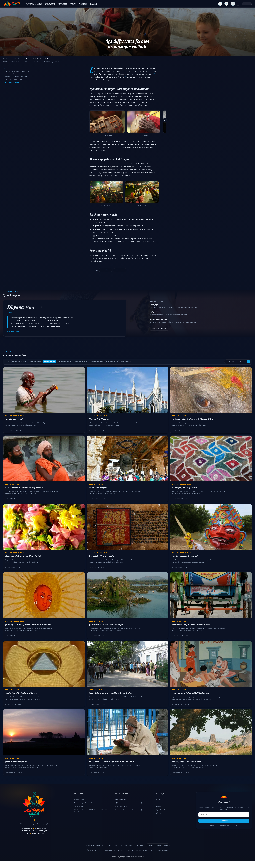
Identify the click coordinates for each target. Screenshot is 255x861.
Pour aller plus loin (12, 82)
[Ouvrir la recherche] (226, 4)
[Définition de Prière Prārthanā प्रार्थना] (154, 219)
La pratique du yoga (19, 361)
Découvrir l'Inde (49, 361)
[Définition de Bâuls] (101, 235)
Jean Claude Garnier (13, 62)
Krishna (121, 77)
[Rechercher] (248, 361)
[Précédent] (90, 120)
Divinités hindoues (105, 270)
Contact (93, 3)
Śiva (127, 74)
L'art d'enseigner (112, 361)
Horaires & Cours (34, 3)
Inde (19, 58)
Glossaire (83, 3)
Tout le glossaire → (159, 328)
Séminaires (50, 3)
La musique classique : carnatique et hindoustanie (17, 72)
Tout (7, 361)
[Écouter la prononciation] (39, 307)
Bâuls (97, 236)
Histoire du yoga (35, 361)
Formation (62, 3)
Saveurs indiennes (64, 361)
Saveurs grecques (97, 361)
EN (238, 4)
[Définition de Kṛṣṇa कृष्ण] (125, 76)
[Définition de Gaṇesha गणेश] (153, 73)
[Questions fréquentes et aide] (220, 4)
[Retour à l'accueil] (11, 3)
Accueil (5, 58)
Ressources (125, 361)
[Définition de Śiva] (130, 73)
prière (150, 219)
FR (233, 4)
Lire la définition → (14, 331)
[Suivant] (165, 120)
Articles (73, 3)
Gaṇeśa (149, 74)
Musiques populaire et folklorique (16, 76)
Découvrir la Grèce (81, 361)
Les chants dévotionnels (13, 79)
